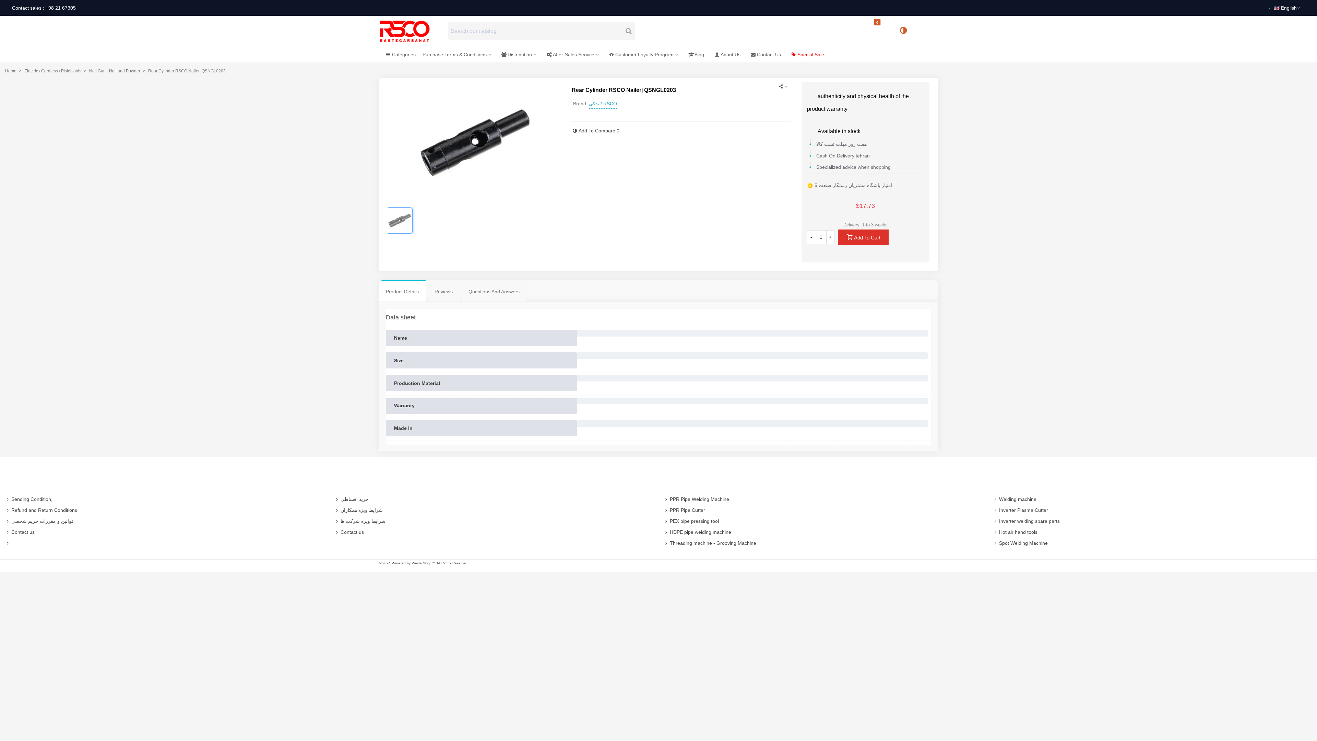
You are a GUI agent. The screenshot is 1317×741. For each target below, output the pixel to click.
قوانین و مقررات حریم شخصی (42, 521)
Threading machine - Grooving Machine (713, 543)
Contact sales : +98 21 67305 (44, 8)
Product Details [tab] (402, 291)
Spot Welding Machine (1023, 543)
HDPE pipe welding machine (700, 532)
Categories (404, 54)
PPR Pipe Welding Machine (699, 499)
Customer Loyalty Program (644, 54)
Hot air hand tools (1018, 532)
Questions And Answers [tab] (494, 291)
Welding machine (1017, 499)
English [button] (1289, 8)
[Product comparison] (906, 31)
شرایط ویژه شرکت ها (363, 521)
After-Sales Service (573, 54)
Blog (699, 54)
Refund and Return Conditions (44, 510)
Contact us (23, 532)
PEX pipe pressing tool (694, 521)
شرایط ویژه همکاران (362, 510)
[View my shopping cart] (883, 31)
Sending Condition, (31, 499)
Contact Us (769, 54)
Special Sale (810, 54)
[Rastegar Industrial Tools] (412, 31)
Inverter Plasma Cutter (1023, 510)
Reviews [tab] (444, 291)
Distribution (520, 54)
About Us (730, 54)
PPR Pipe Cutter (687, 510)
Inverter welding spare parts (1029, 521)
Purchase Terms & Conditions (455, 54)
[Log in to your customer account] (926, 31)
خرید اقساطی (355, 499)
